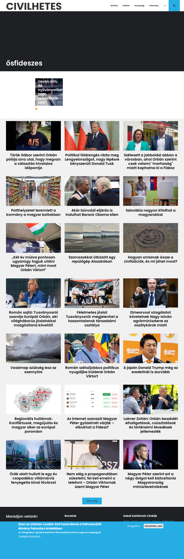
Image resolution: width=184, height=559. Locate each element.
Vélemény (154, 5)
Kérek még (92, 500)
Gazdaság (139, 5)
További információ (29, 536)
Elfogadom (134, 526)
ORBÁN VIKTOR (169, 521)
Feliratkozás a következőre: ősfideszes (36, 109)
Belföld (114, 5)
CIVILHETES (34, 5)
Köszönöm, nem (153, 526)
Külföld (126, 5)
